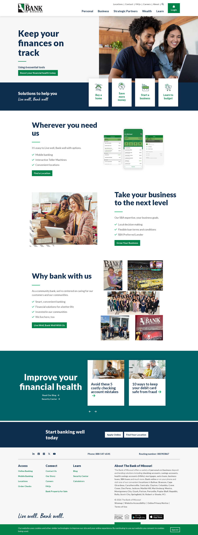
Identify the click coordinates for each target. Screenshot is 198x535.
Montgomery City (123, 491)
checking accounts (151, 473)
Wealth (147, 11)
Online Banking (25, 471)
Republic (173, 491)
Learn (160, 11)
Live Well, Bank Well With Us (49, 325)
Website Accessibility (135, 503)
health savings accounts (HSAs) (130, 476)
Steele (158, 494)
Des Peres (126, 488)
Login (174, 9)
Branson (162, 482)
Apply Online (114, 434)
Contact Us (51, 471)
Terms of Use (121, 506)
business (167, 470)
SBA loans (125, 479)
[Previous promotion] (90, 411)
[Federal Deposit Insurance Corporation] (119, 517)
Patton (142, 491)
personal (154, 470)
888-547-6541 (103, 453)
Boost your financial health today (38, 72)
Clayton (154, 485)
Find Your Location (136, 434)
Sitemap (118, 503)
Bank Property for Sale (56, 491)
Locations (23, 481)
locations (143, 482)
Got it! (175, 529)
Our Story (50, 476)
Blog (75, 471)
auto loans (162, 476)
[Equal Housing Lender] (128, 517)
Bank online (150, 479)
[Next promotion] (95, 411)
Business (103, 11)
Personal (87, 11)
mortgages (151, 476)
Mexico (168, 488)
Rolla (117, 494)
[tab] (98, 92)
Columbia (163, 485)
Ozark (135, 491)
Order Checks (24, 486)
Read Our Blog (49, 395)
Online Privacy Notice (157, 503)
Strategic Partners (126, 11)
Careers (49, 481)
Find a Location (42, 173)
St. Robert (147, 494)
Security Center (49, 399)
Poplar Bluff (162, 491)
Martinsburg (158, 488)
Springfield (136, 494)
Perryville (151, 491)
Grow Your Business (127, 242)
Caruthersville (132, 485)
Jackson (136, 488)
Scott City (125, 494)
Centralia (144, 485)
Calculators (79, 481)
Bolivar (154, 482)
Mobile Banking (25, 476)
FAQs (48, 486)
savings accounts (169, 473)
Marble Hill (145, 488)
